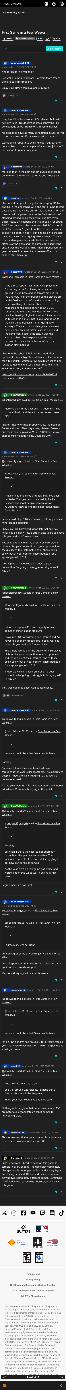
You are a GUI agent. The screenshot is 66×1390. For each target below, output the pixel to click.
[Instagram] (14, 1213)
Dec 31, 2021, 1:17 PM (44, 1158)
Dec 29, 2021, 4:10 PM (44, 272)
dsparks (15, 198)
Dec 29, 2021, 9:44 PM (48, 806)
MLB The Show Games (33, 1296)
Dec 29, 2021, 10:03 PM (49, 990)
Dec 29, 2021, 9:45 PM (22, 906)
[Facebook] (23, 1213)
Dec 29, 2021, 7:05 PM (22, 456)
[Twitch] (42, 1213)
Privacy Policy (33, 1279)
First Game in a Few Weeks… (44, 276)
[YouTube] (33, 1213)
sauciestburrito (18, 990)
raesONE (15, 1066)
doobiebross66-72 (20, 63)
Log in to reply (54, 48)
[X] (4, 1213)
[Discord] (52, 1213)
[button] (4, 1386)
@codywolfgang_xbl (14, 461)
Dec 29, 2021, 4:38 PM (48, 395)
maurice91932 (18, 1132)
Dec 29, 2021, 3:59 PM (44, 166)
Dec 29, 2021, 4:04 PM (41, 198)
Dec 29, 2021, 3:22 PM (22, 67)
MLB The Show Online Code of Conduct (33, 1290)
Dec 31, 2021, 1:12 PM (47, 1132)
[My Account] (62, 3)
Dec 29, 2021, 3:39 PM (22, 114)
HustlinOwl (16, 166)
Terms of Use (33, 1274)
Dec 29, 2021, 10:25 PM (42, 1066)
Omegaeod (16, 1158)
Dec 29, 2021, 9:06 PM (48, 587)
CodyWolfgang (18, 395)
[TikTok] (61, 1213)
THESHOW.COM (11, 3)
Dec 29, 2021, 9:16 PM (51, 710)
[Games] (47, 3)
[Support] (54, 3)
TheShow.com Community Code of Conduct (33, 1285)
